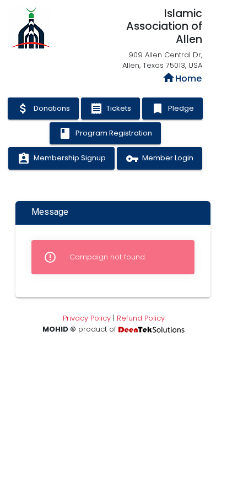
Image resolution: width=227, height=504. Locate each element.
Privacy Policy (87, 318)
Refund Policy (141, 318)
